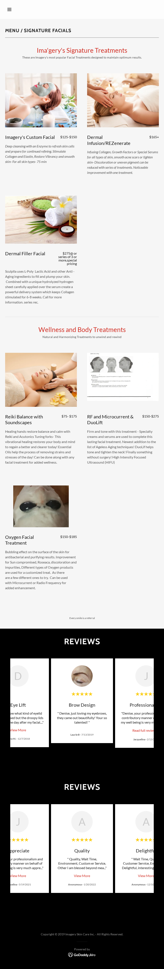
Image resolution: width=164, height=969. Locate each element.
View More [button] (18, 730)
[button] (22, 9)
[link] (146, 730)
